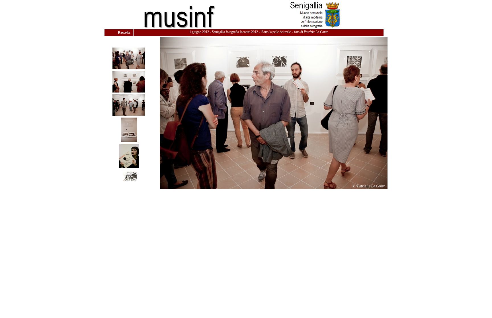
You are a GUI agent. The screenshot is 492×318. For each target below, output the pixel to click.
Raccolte (124, 32)
